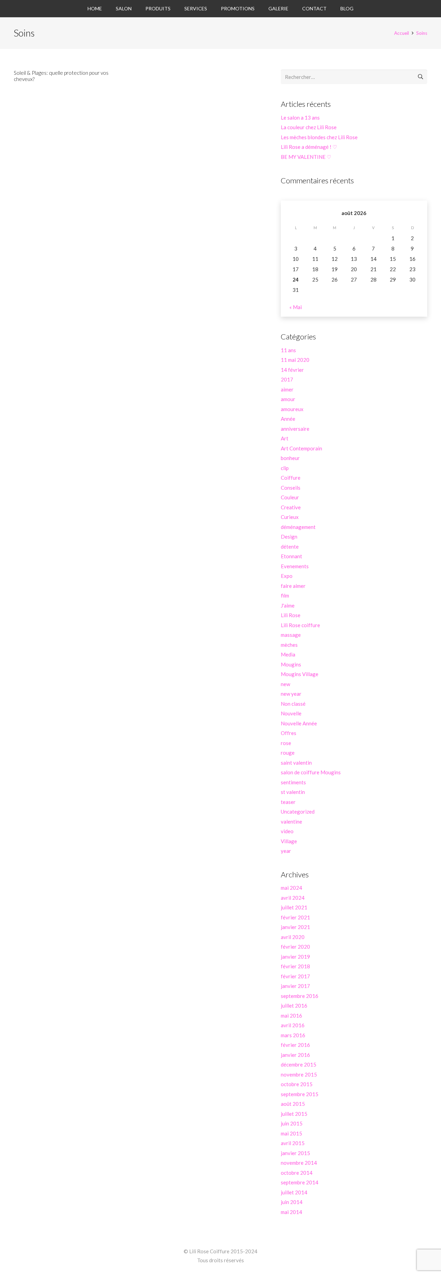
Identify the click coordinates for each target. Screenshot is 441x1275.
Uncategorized (298, 811)
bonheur (290, 458)
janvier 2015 (295, 1153)
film (285, 595)
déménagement (298, 527)
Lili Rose (290, 615)
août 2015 (293, 1104)
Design (289, 536)
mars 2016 (293, 1035)
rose (286, 743)
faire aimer (293, 586)
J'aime (288, 605)
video (287, 831)
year (286, 851)
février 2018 (295, 966)
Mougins (291, 664)
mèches (289, 645)
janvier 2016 (295, 1055)
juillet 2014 (294, 1192)
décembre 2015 (298, 1064)
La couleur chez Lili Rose (309, 127)
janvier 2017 (295, 986)
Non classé (293, 704)
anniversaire (295, 429)
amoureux (292, 409)
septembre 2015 (299, 1094)
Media (288, 654)
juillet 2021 (294, 907)
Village (289, 841)
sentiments (293, 782)
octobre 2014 (296, 1173)
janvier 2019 (295, 956)
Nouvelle (291, 713)
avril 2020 (293, 937)
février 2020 (295, 946)
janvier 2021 (295, 927)
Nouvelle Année (299, 723)
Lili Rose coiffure (300, 625)
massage (291, 635)
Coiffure (290, 478)
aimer (287, 389)
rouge (288, 752)
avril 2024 (293, 898)
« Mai (295, 307)
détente (290, 546)
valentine (291, 821)
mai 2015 (291, 1133)
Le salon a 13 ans (300, 117)
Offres (288, 733)
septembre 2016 (299, 996)
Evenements (295, 566)
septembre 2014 (299, 1182)
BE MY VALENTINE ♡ (306, 157)
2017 (287, 379)
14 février (292, 370)
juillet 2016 (294, 1005)
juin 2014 (291, 1202)
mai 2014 (291, 1212)
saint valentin (296, 762)
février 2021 (295, 917)
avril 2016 (293, 1025)
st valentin (293, 792)
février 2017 (295, 976)
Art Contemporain (301, 448)
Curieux (290, 517)
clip (285, 468)
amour (288, 399)
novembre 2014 (299, 1163)
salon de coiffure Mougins (311, 772)
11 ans (288, 350)
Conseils (290, 487)
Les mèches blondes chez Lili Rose (319, 137)
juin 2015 (291, 1123)
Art (284, 438)
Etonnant (291, 556)
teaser (288, 802)
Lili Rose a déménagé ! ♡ (309, 147)
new (285, 684)
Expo (287, 576)
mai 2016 (291, 1015)
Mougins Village (299, 674)
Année (288, 419)
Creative (291, 507)
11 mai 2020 (295, 360)
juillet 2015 (294, 1114)
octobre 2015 (296, 1084)
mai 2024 (291, 888)
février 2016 (295, 1045)
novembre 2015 (299, 1074)
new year (291, 694)
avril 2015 (293, 1143)
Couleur (290, 497)
